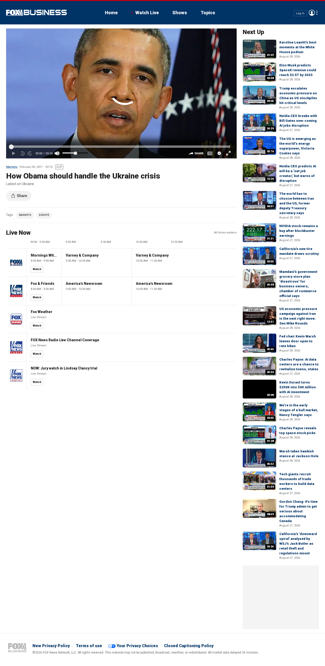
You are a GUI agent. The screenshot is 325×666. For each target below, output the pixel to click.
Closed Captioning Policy (189, 645)
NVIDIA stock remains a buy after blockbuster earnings (298, 231)
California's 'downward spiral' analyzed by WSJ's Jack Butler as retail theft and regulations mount (298, 543)
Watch (37, 269)
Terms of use (89, 645)
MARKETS (25, 215)
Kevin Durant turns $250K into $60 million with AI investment (297, 387)
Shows (179, 12)
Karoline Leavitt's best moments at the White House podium (297, 47)
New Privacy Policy (51, 645)
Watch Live (147, 12)
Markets (12, 167)
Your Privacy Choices (137, 645)
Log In (300, 13)
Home (111, 12)
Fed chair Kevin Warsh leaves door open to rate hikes (297, 341)
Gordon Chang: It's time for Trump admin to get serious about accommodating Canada (298, 511)
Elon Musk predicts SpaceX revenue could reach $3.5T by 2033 (297, 70)
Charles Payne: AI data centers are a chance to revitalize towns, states (299, 364)
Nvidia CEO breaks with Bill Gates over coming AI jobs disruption (298, 120)
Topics (208, 12)
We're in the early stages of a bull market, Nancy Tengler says (298, 410)
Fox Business (36, 13)
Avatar (312, 13)
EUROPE (44, 215)
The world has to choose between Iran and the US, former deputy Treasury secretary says (296, 203)
